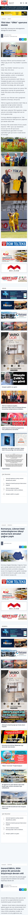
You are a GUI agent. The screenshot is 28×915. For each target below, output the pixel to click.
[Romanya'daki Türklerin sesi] (7, 3)
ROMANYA (10, 525)
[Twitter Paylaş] (23, 39)
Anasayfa (4, 19)
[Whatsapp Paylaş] (25, 39)
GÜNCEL (9, 19)
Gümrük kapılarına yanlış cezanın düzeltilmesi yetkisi (14, 8)
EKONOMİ (10, 864)
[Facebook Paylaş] (20, 39)
